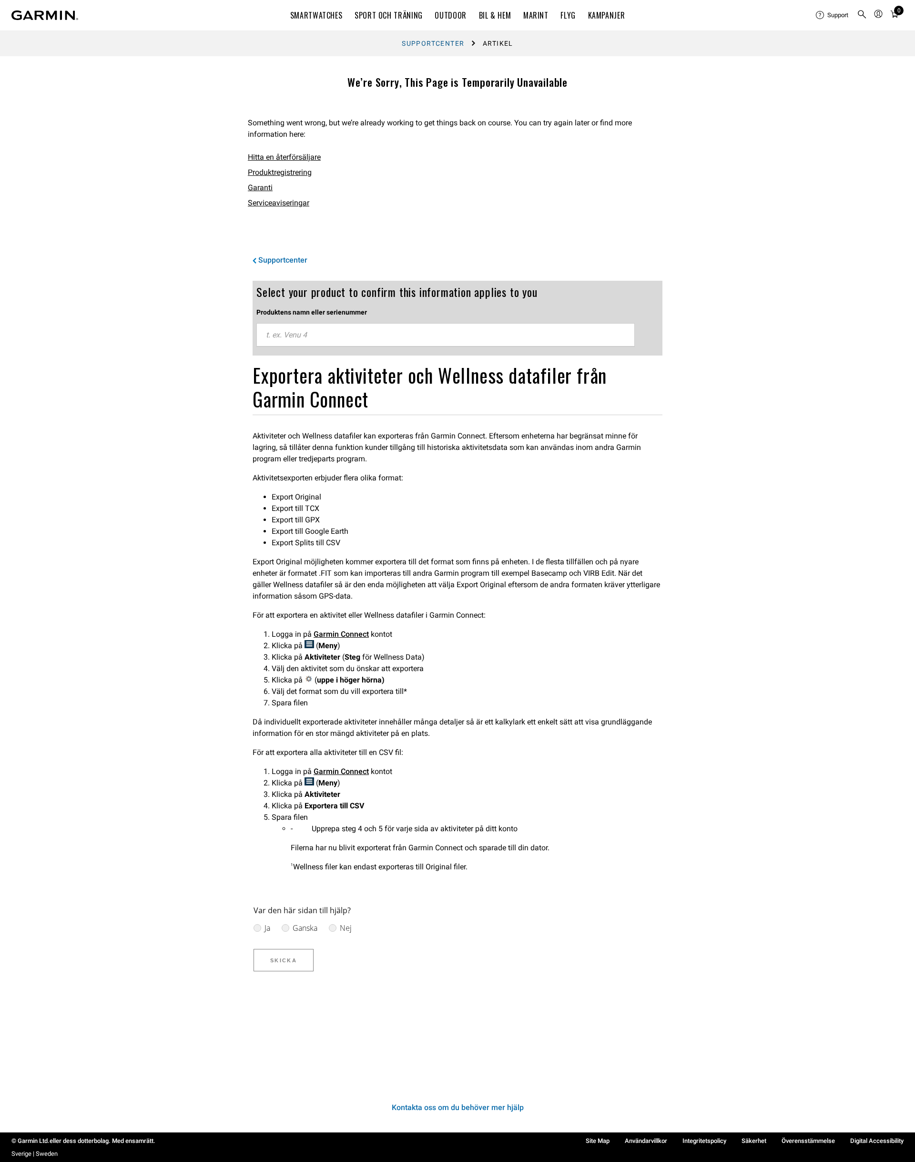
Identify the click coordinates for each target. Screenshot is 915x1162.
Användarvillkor (646, 1140)
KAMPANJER (606, 15)
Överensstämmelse (808, 1140)
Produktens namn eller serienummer (311, 312)
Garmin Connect (341, 634)
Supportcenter (433, 43)
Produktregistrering (280, 172)
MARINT (536, 15)
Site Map (598, 1140)
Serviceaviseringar (278, 202)
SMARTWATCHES (316, 15)
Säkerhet (754, 1140)
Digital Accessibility (877, 1140)
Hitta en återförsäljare (284, 157)
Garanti (260, 187)
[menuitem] (832, 15)
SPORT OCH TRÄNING (389, 15)
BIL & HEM (495, 15)
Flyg (568, 15)
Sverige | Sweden (34, 1153)
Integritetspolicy (704, 1140)
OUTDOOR (450, 15)
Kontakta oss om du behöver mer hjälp (458, 1107)
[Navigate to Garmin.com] (44, 15)
